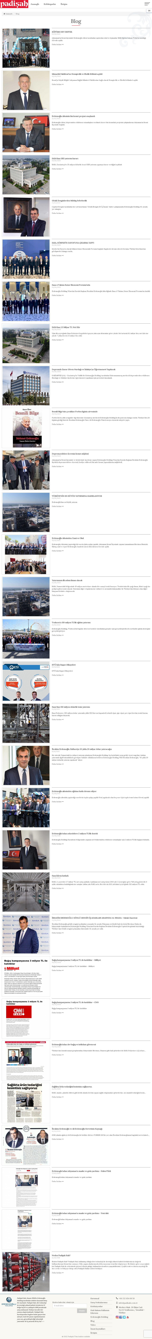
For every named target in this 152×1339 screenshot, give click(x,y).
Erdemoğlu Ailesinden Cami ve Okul (68, 538)
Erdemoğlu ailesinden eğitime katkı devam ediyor (74, 791)
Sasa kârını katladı (60, 875)
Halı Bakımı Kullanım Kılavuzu (99, 1311)
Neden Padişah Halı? (61, 1255)
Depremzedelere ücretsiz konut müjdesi (70, 454)
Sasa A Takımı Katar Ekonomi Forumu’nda (71, 285)
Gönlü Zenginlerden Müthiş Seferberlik (69, 200)
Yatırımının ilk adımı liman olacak (67, 580)
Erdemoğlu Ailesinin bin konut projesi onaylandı (73, 116)
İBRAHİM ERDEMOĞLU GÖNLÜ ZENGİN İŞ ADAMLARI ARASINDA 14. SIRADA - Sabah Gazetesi (94, 918)
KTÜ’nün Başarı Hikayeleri (64, 665)
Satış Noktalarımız (98, 1302)
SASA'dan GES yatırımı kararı (65, 158)
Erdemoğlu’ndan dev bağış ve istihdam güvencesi (74, 1044)
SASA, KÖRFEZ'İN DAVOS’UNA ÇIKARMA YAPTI (73, 243)
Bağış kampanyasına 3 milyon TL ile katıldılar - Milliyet (76, 960)
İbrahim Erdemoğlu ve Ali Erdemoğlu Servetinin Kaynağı (77, 1129)
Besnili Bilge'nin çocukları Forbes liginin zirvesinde (74, 411)
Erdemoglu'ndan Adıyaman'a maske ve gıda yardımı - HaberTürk (81, 1171)
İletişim (64, 4)
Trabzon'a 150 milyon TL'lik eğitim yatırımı (71, 622)
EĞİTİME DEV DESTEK (62, 32)
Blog (92, 1321)
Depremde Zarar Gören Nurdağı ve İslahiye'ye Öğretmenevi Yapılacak (83, 369)
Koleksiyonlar (50, 4)
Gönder (82, 1311)
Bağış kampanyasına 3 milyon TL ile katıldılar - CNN (75, 1002)
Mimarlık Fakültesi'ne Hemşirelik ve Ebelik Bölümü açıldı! (77, 74)
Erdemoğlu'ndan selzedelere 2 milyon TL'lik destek (75, 833)
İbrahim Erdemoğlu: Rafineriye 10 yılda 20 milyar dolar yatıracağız (82, 749)
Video (93, 1325)
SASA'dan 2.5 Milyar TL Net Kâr (66, 327)
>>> (43, 1321)
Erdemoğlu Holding (99, 1317)
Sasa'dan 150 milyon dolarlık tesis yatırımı (71, 707)
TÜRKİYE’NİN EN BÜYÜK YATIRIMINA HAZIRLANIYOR (77, 496)
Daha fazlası (57, 44)
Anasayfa (35, 4)
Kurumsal (94, 1298)
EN (149, 11)
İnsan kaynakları (97, 1329)
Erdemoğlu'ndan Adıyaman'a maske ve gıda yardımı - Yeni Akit (80, 1213)
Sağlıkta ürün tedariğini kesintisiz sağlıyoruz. (72, 1086)
